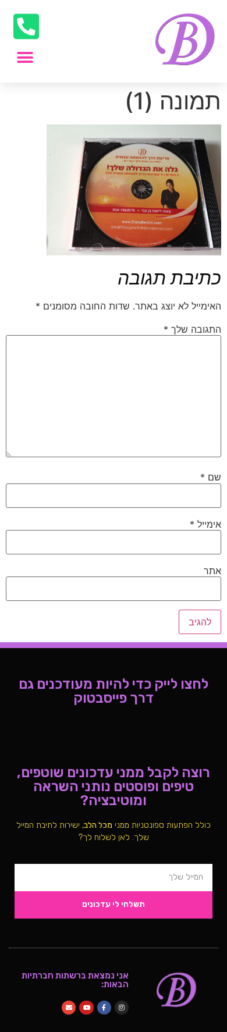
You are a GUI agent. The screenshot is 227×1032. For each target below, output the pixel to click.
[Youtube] (86, 1008)
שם (210, 477)
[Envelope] (69, 1008)
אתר (212, 570)
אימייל (205, 524)
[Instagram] (122, 1008)
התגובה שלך (192, 329)
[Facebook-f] (104, 1008)
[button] (25, 57)
